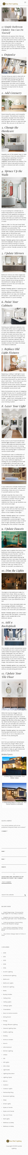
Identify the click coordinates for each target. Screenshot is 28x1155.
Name (3, 851)
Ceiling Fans (7, 998)
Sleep (5, 1100)
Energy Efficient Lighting (10, 1024)
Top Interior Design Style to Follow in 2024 (14, 934)
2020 (4, 953)
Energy (5, 1021)
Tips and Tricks (7, 1115)
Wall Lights (6, 1119)
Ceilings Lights (7, 1005)
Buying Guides (7, 994)
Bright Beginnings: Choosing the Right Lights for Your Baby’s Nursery (12, 913)
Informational (7, 1047)
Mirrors (5, 1081)
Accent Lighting (8, 972)
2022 (4, 960)
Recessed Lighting (8, 1096)
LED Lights (6, 1062)
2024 (4, 968)
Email (3, 859)
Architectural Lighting (9, 975)
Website (4, 867)
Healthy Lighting (8, 1032)
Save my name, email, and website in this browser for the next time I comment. (13, 877)
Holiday (5, 1036)
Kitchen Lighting (8, 1051)
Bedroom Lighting (8, 987)
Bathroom (6, 979)
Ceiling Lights (7, 1002)
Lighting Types (7, 1077)
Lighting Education (9, 1073)
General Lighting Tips (9, 1028)
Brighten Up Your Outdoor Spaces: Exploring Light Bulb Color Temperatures (14, 918)
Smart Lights (7, 1104)
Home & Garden (8, 1039)
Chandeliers (7, 1009)
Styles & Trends (8, 1107)
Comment (5, 831)
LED (4, 1058)
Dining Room (7, 1017)
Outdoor (5, 1085)
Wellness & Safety (8, 1122)
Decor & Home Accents (10, 1013)
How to (5, 1043)
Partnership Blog (8, 1092)
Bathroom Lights (8, 983)
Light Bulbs (6, 1070)
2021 (4, 956)
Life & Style (6, 1066)
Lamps (5, 1054)
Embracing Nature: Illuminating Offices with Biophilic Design (12, 923)
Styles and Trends (8, 1111)
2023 (4, 964)
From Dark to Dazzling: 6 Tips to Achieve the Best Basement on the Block (12, 929)
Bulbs (5, 990)
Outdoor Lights (7, 1088)
